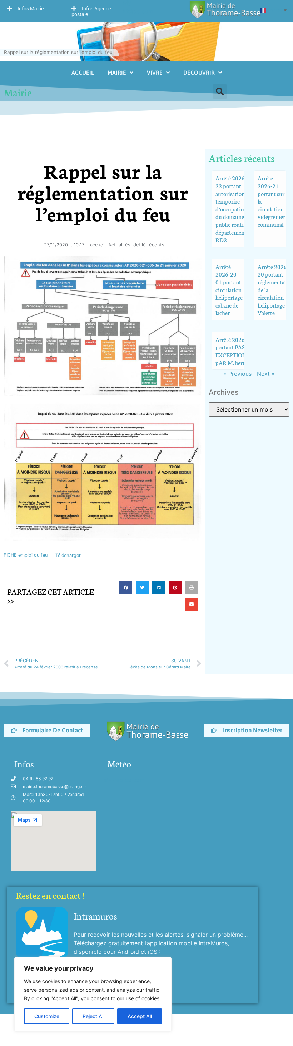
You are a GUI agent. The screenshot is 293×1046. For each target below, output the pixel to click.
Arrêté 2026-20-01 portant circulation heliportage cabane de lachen (229, 289)
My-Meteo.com (124, 779)
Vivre (155, 72)
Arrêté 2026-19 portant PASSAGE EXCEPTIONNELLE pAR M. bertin (239, 351)
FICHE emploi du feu (26, 555)
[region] (93, 994)
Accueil (82, 72)
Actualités (119, 245)
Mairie (117, 72)
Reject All (93, 1016)
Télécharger (68, 555)
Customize (46, 1016)
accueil (97, 245)
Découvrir (199, 72)
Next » (266, 373)
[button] (32, 8)
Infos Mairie (31, 8)
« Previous (237, 373)
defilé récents (148, 245)
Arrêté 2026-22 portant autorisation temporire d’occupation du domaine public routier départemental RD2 (232, 209)
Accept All (140, 1016)
